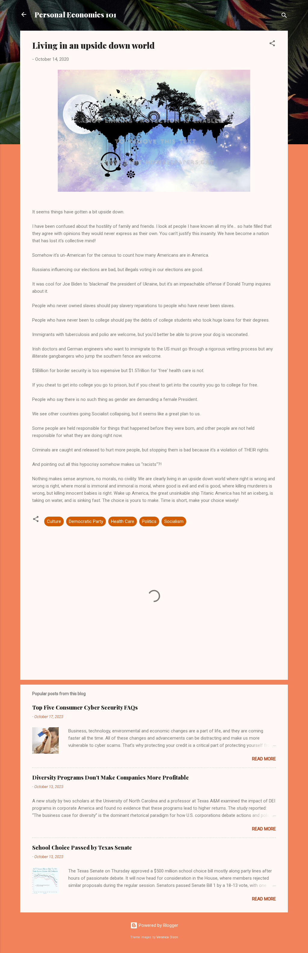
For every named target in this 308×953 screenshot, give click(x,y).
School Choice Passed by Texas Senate (82, 847)
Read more (264, 759)
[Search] (284, 16)
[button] (272, 44)
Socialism (173, 521)
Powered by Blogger (157, 925)
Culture (54, 521)
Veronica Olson (167, 937)
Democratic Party (86, 521)
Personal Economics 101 (75, 14)
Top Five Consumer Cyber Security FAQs (85, 707)
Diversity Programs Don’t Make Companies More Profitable (110, 777)
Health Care (122, 521)
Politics (149, 521)
